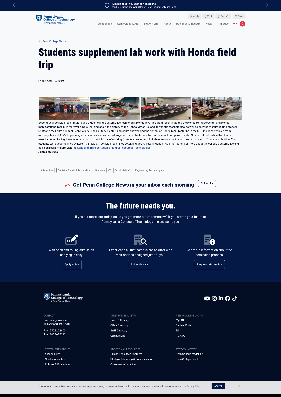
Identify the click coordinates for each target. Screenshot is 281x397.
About (167, 23)
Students (100, 170)
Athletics (223, 23)
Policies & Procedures (58, 364)
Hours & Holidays (120, 320)
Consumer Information (123, 364)
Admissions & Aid (127, 23)
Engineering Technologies (149, 170)
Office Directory (119, 325)
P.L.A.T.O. (180, 335)
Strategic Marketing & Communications (132, 359)
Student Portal (184, 325)
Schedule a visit (140, 264)
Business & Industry (188, 23)
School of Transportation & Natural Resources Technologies (114, 147)
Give (240, 16)
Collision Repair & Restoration (74, 170)
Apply (196, 16)
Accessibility (52, 354)
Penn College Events (188, 359)
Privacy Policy (194, 386)
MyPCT (180, 320)
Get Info (225, 16)
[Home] (55, 19)
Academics (105, 23)
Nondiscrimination (55, 359)
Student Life (151, 23)
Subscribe (207, 183)
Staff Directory (118, 330)
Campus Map (117, 335)
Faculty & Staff (122, 170)
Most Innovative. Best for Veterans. (134, 4)
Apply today (72, 264)
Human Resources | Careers (126, 354)
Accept (218, 386)
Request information (209, 264)
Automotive (46, 170)
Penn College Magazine (189, 354)
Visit (209, 16)
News (209, 23)
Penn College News (54, 41)
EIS (178, 330)
